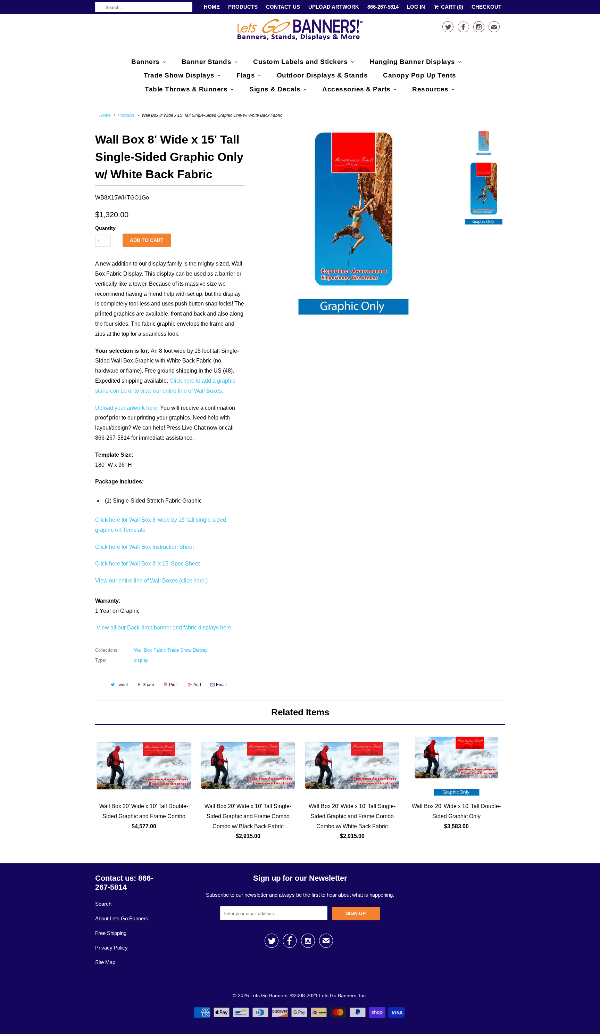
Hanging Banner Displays (412, 61)
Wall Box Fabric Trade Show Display (171, 650)
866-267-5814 (383, 7)
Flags (245, 75)
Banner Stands (207, 61)
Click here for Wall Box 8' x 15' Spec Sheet (147, 564)
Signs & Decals (274, 89)
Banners (145, 61)
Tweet (122, 684)
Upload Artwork (333, 7)
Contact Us (283, 7)
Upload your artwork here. (127, 408)
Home (212, 7)
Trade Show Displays (179, 75)
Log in (416, 7)
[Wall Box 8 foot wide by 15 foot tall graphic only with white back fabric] (352, 223)
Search (103, 904)
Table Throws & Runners (186, 89)
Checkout (486, 7)
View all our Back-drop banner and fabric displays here (163, 627)
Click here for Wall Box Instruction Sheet (144, 547)
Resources (430, 89)
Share (148, 684)
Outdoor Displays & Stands (322, 75)
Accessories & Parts (356, 89)
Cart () (451, 7)
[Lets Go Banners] (300, 31)
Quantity (105, 228)
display (141, 660)
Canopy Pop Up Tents (419, 75)
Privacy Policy (111, 948)
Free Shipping (110, 933)
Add (197, 684)
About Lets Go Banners (121, 918)
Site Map (105, 962)
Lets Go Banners (269, 995)
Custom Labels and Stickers (300, 61)
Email (221, 684)
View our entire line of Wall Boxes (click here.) (151, 581)
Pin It (173, 684)
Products (243, 7)
